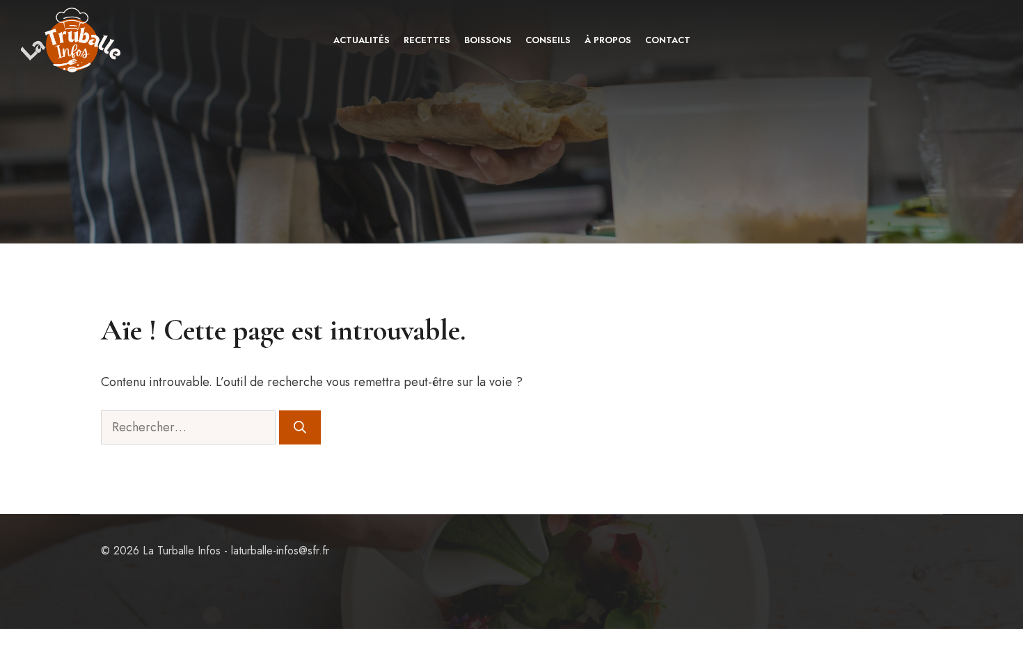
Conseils (548, 40)
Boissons (488, 40)
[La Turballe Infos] (72, 40)
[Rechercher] (300, 427)
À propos (608, 40)
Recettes (427, 40)
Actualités (361, 40)
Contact (667, 40)
